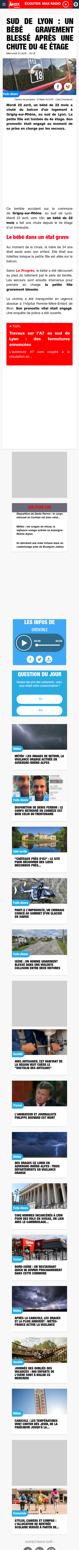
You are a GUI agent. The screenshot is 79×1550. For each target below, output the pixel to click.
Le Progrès (25, 271)
